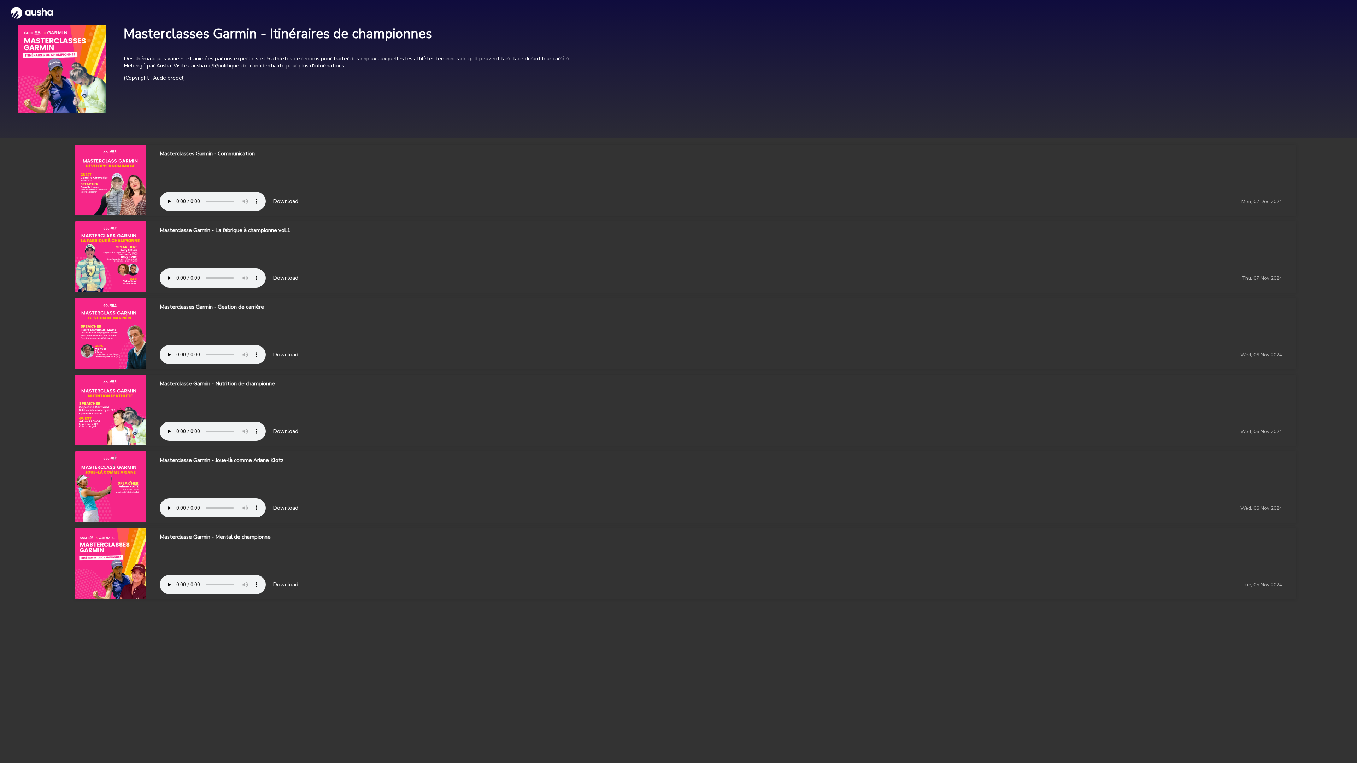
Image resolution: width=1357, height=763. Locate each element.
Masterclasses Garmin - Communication (207, 153)
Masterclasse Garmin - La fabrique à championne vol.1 (225, 230)
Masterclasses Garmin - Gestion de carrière (212, 306)
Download (285, 201)
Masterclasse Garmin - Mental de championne (215, 536)
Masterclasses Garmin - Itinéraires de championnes (278, 34)
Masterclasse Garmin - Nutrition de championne (217, 383)
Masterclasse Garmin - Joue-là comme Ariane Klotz (221, 460)
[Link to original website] (62, 69)
